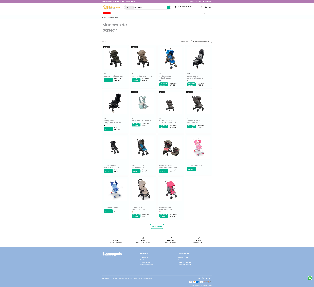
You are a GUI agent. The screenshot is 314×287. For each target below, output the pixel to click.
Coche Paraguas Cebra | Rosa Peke (165, 208)
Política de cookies (148, 278)
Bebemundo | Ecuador (111, 278)
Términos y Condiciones (136, 278)
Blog (179, 260)
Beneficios (143, 260)
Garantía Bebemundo (146, 264)
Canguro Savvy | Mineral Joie (142, 121)
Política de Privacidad (124, 278)
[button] (210, 7)
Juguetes (168, 13)
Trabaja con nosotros (184, 264)
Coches (115, 13)
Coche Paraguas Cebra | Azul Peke (165, 77)
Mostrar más (157, 226)
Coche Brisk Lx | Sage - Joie (113, 76)
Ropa (182, 13)
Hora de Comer (136, 13)
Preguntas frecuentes (184, 262)
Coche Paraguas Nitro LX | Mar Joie (138, 166)
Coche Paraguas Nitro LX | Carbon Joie (111, 166)
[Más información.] (309, 278)
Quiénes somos (145, 257)
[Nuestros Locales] (201, 7)
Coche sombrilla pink (194, 165)
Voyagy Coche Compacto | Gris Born (195, 77)
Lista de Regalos (145, 262)
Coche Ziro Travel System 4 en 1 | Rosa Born (168, 166)
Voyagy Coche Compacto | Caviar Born (113, 122)
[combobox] (153, 7)
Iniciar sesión (208, 1)
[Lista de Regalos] (206, 7)
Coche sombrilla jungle (112, 207)
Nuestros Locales (196, 1)
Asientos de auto (124, 13)
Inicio (105, 17)
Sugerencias (144, 267)
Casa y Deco (147, 13)
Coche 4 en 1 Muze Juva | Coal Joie (193, 122)
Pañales (176, 13)
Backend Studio (208, 285)
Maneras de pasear (113, 17)
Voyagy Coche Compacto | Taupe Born (140, 208)
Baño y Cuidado (158, 13)
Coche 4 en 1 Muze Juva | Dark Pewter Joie (167, 122)
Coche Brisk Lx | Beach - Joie (142, 76)
